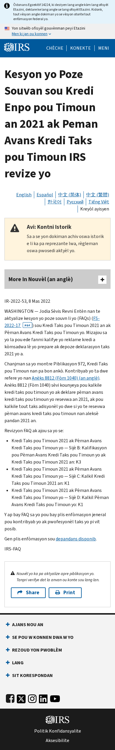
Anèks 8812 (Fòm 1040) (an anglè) (65, 378)
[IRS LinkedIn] (43, 697)
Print (69, 592)
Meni (103, 48)
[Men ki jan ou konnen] (57, 31)
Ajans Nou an (27, 624)
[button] (80, 48)
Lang (18, 663)
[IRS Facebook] (10, 697)
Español (45, 195)
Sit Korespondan (32, 675)
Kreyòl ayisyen (94, 209)
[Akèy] (16, 46)
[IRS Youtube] (55, 697)
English (24, 195)
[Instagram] (32, 697)
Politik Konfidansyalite (57, 731)
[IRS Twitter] (21, 697)
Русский (75, 202)
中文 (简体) (69, 195)
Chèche (54, 48)
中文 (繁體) (97, 195)
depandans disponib (76, 539)
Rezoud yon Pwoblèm (37, 650)
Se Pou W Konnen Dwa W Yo (42, 637)
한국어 (54, 202)
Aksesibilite (57, 740)
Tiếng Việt (98, 202)
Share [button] (32, 592)
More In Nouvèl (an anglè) (41, 279)
